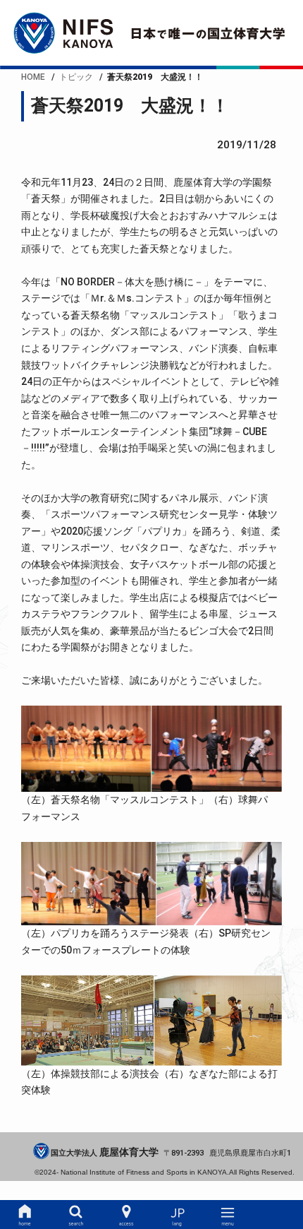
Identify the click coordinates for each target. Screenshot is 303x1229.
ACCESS (126, 1215)
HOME (25, 1215)
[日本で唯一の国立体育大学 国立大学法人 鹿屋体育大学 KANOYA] (151, 33)
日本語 (177, 1215)
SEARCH (76, 1215)
